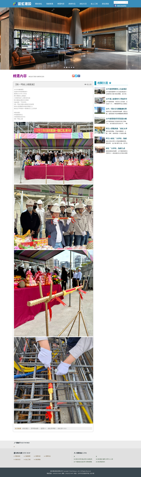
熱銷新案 (49, 4)
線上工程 (94, 4)
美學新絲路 (34, 428)
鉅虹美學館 (52, 428)
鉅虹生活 (83, 4)
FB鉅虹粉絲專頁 (121, 6)
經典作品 (72, 4)
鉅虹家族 (105, 4)
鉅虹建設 (25, 428)
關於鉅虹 (38, 4)
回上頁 (89, 84)
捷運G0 (43, 428)
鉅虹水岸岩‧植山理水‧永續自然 (83, 459)
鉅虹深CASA (62, 428)
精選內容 (60, 4)
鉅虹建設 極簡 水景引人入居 (105, 459)
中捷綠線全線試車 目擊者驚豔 (83, 462)
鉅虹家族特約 (101, 462)
